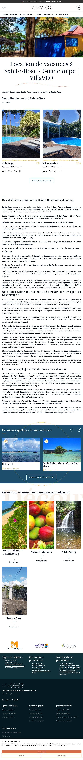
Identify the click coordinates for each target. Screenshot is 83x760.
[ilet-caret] (21, 454)
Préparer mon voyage (36, 717)
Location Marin (36, 669)
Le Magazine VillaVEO (36, 713)
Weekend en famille (10, 660)
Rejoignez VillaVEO (8, 717)
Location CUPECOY (37, 663)
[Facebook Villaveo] (7, 694)
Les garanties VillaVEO (9, 713)
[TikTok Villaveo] (11, 694)
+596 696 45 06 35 (11, 700)
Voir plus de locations (41, 181)
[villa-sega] (21, 141)
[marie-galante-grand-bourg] (14, 532)
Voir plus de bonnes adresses (41, 477)
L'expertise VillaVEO (62, 710)
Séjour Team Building (11, 662)
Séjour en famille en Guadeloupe (69, 665)
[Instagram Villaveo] (3, 694)
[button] (6, 102)
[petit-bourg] (68, 532)
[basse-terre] (14, 598)
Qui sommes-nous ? (8, 710)
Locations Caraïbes (26, 14)
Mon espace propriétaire (64, 721)
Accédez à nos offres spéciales (52, 1)
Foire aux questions (35, 710)
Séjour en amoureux (11, 667)
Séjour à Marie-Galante (66, 663)
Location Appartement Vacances (14, 666)
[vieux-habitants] (41, 532)
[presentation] (72, 430)
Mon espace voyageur (36, 721)
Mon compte (6, 736)
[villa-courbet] (62, 141)
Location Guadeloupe (42, 14)
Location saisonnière (9, 14)
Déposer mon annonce (63, 713)
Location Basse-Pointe (38, 665)
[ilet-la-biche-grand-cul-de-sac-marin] (62, 454)
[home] (41, 7)
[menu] (79, 7)
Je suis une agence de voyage (11, 732)
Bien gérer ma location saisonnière (67, 717)
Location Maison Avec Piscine (13, 664)
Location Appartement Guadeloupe (70, 667)
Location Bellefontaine (39, 667)
